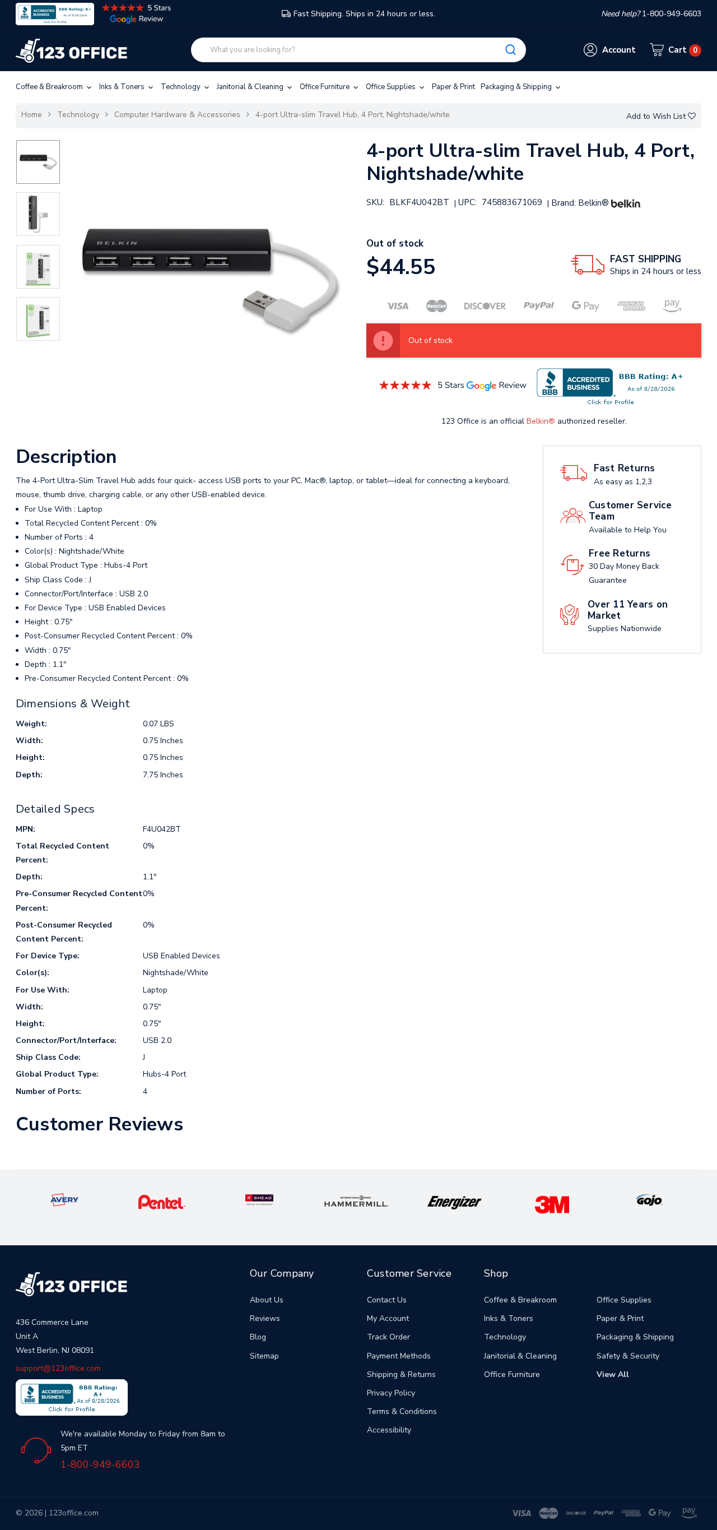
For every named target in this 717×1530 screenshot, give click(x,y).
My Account (388, 1318)
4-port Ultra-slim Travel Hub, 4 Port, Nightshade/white (352, 114)
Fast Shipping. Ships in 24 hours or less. (364, 13)
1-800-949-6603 (100, 1464)
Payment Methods (399, 1356)
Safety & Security (628, 1356)
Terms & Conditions (402, 1411)
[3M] (552, 1204)
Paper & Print (453, 87)
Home (31, 114)
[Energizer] (454, 1202)
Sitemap (264, 1356)
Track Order (388, 1337)
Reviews (265, 1318)
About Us (266, 1300)
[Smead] (259, 1199)
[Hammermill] (357, 1200)
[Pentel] (162, 1201)
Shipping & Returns (401, 1374)
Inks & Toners (122, 87)
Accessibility (389, 1430)
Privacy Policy (391, 1393)
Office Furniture (325, 87)
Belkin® (541, 421)
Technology (181, 87)
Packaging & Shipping (517, 87)
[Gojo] (649, 1199)
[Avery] (64, 1199)
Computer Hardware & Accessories (177, 114)
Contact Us (387, 1300)
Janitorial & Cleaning (251, 87)
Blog (258, 1337)
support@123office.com (58, 1368)
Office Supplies (391, 87)
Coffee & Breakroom (50, 87)
